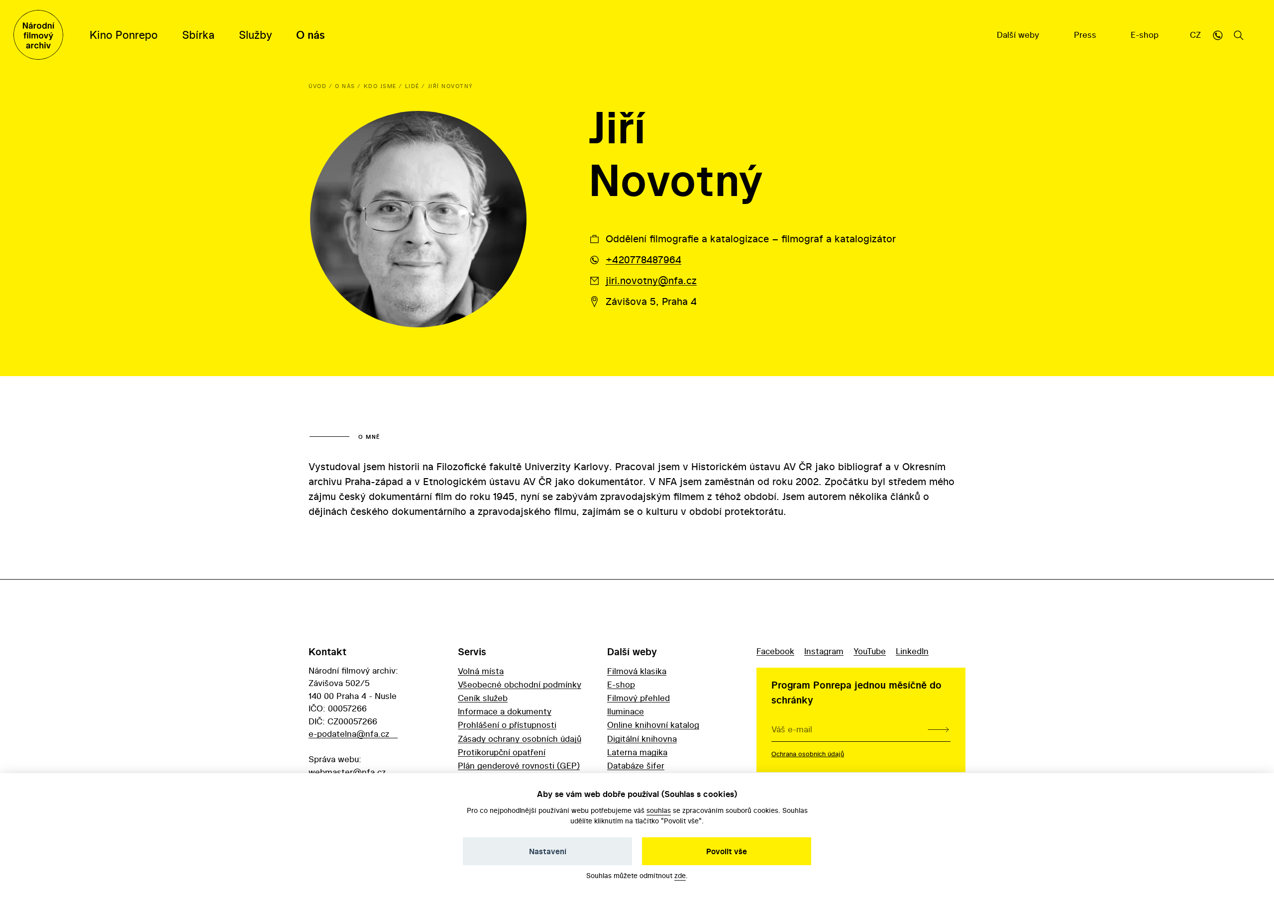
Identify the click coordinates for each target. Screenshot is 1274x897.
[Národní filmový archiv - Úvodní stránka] (38, 35)
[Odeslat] (938, 729)
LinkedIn (912, 651)
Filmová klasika (636, 671)
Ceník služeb (483, 697)
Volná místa (481, 671)
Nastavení (547, 851)
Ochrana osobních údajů (807, 753)
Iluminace (625, 711)
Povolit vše (726, 851)
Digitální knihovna (642, 738)
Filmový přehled (638, 697)
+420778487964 (643, 259)
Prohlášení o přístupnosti (507, 724)
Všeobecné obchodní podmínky (519, 684)
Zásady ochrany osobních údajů (519, 738)
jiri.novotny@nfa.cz (651, 280)
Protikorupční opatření (501, 752)
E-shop (1146, 34)
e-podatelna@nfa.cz (349, 733)
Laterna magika (637, 752)
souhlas (658, 810)
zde (680, 875)
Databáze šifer (635, 765)
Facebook (775, 651)
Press (1086, 34)
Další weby (1019, 34)
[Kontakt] (1217, 35)
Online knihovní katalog (653, 724)
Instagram (824, 651)
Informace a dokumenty (504, 711)
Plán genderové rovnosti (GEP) (519, 765)
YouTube (869, 651)
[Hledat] (1238, 35)
